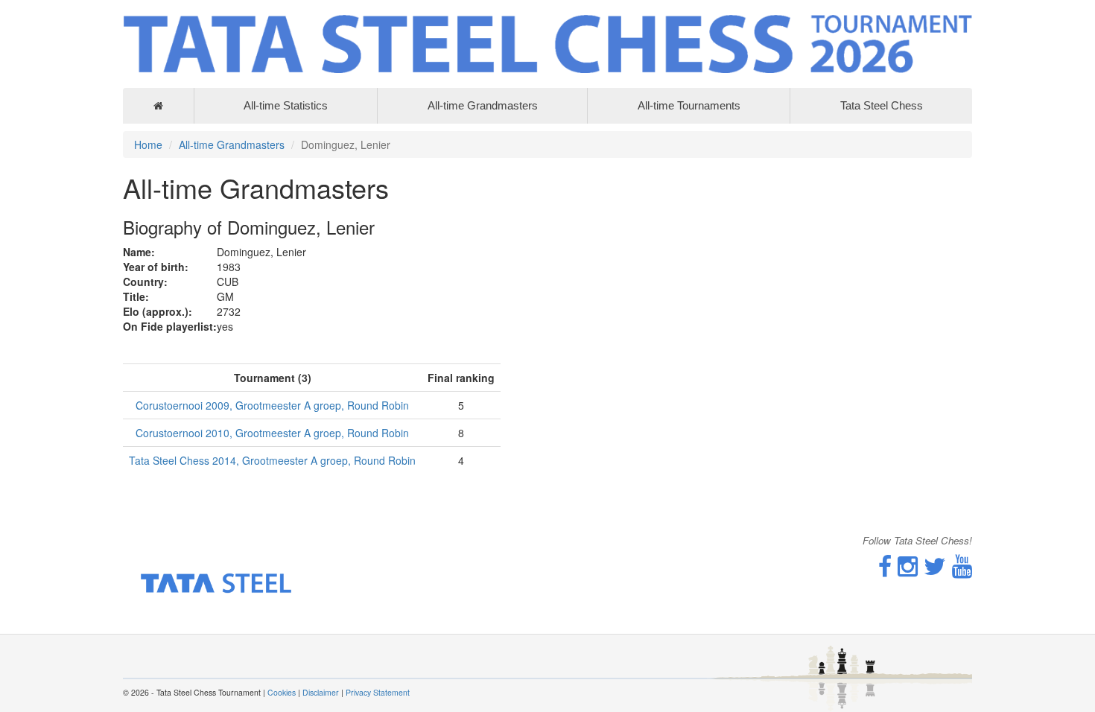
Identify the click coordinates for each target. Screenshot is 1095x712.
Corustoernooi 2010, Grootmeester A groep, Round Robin (272, 432)
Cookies (281, 692)
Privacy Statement (378, 692)
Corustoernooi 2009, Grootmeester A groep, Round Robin (272, 405)
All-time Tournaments (689, 105)
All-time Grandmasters (483, 105)
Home (148, 144)
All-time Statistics (286, 105)
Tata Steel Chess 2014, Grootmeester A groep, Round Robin (272, 460)
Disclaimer (320, 692)
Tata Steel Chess (881, 105)
